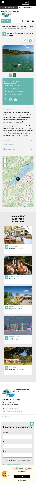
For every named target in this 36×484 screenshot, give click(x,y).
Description (7, 109)
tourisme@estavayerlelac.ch (17, 91)
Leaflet (22, 206)
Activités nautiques (26, 26)
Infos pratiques (9, 145)
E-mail (5, 451)
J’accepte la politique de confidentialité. (18, 460)
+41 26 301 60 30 (13, 88)
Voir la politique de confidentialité (12, 464)
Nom (5, 442)
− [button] (5, 161)
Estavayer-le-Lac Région (10, 26)
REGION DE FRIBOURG (9, 7)
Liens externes (9, 149)
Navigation (6, 417)
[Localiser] (30, 40)
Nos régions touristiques (25, 7)
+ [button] (5, 158)
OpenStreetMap (29, 206)
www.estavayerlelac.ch (15, 94)
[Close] (32, 424)
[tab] (18, 109)
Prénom (6, 432)
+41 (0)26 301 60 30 (11, 409)
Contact (6, 140)
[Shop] (33, 20)
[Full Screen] (5, 165)
